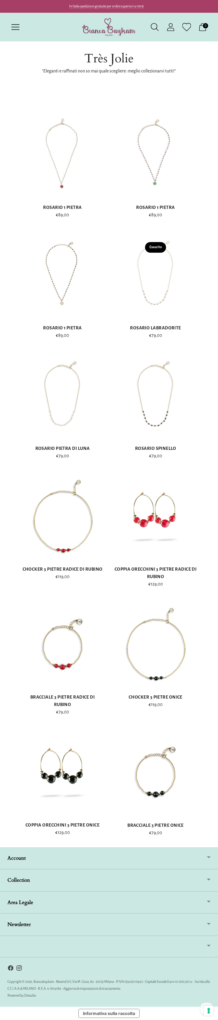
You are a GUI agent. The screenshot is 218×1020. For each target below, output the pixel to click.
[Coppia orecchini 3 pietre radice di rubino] (155, 517)
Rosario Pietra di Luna (62, 448)
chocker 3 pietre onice (155, 697)
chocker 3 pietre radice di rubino (63, 569)
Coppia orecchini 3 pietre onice (62, 825)
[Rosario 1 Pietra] (62, 155)
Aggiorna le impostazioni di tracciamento (91, 989)
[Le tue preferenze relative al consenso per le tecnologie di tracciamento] (209, 1011)
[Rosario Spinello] (155, 396)
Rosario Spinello (155, 448)
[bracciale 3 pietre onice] (155, 773)
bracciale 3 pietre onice (155, 825)
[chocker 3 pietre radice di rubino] (62, 517)
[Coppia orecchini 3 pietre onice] (62, 773)
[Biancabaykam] (109, 27)
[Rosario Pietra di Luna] (62, 396)
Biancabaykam (43, 982)
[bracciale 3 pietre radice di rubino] (62, 645)
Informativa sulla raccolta (109, 1013)
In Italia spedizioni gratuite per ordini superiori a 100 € (106, 6)
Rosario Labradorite (155, 328)
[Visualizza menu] (15, 27)
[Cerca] (154, 27)
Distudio (30, 995)
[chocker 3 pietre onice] (155, 645)
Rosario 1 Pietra (62, 207)
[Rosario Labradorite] (155, 276)
